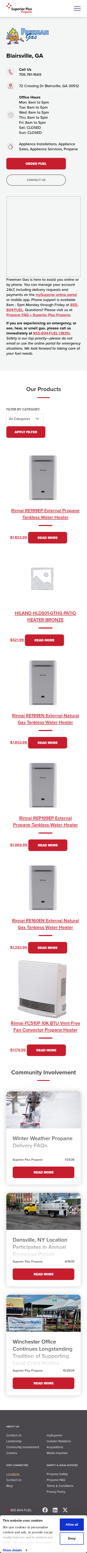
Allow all (71, 1524)
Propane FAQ (56, 1480)
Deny (72, 1538)
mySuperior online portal (56, 294)
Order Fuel (36, 163)
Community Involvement (22, 1447)
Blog (9, 1486)
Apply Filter (26, 432)
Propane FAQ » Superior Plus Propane (38, 315)
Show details (12, 1550)
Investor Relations (59, 1441)
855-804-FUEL (21, 1510)
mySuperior (55, 1435)
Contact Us (36, 180)
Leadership (14, 1441)
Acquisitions (55, 1447)
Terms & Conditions (60, 1486)
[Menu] (77, 8)
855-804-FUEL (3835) (51, 333)
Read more (48, 537)
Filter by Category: (23, 409)
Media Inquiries (57, 1453)
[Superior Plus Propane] (19, 8)
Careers (11, 1453)
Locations (13, 1474)
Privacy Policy (56, 1491)
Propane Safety (57, 1474)
